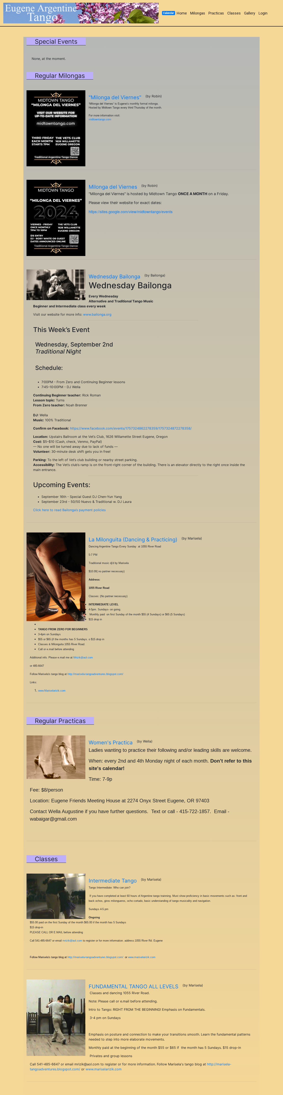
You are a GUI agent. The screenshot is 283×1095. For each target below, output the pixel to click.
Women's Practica (111, 742)
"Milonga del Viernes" (115, 97)
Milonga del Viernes (113, 187)
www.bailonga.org (97, 314)
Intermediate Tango (113, 881)
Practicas (216, 13)
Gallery (249, 13)
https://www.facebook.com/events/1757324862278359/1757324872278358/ (131, 428)
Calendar (168, 12)
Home (182, 13)
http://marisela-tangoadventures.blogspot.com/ (95, 674)
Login (263, 13)
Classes (234, 13)
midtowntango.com (100, 119)
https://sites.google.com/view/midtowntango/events (131, 211)
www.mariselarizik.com (141, 957)
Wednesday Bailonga (114, 276)
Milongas (197, 13)
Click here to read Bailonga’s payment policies (69, 510)
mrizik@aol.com (72, 940)
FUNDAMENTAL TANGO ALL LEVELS (133, 986)
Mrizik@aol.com (83, 657)
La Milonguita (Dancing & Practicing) (133, 539)
